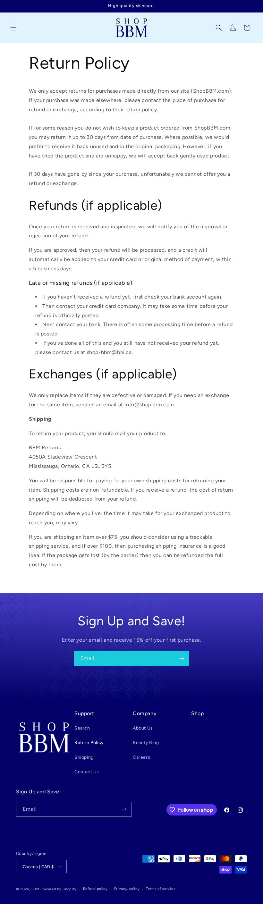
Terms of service (160, 889)
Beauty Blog (146, 742)
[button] (13, 28)
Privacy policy (127, 889)
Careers (141, 757)
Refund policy (95, 889)
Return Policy (89, 742)
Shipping (84, 757)
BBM (35, 889)
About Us (143, 728)
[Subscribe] (182, 658)
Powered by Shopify (58, 889)
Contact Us (86, 771)
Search (82, 728)
